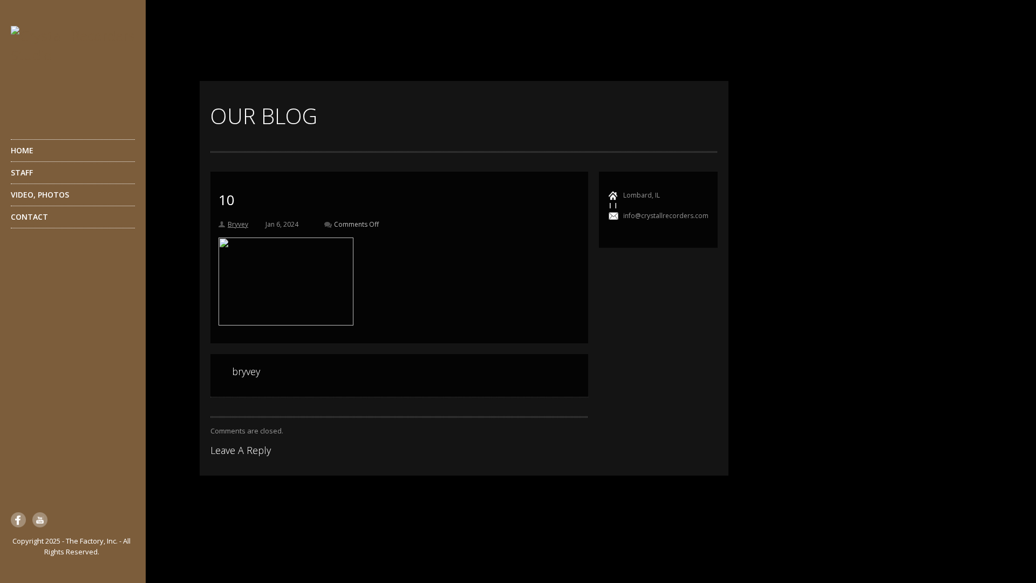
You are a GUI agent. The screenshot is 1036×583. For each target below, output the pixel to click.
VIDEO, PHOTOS (40, 194)
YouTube (39, 519)
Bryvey (238, 224)
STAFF (22, 172)
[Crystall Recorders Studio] (73, 69)
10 (227, 199)
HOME (22, 150)
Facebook (18, 519)
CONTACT (29, 217)
